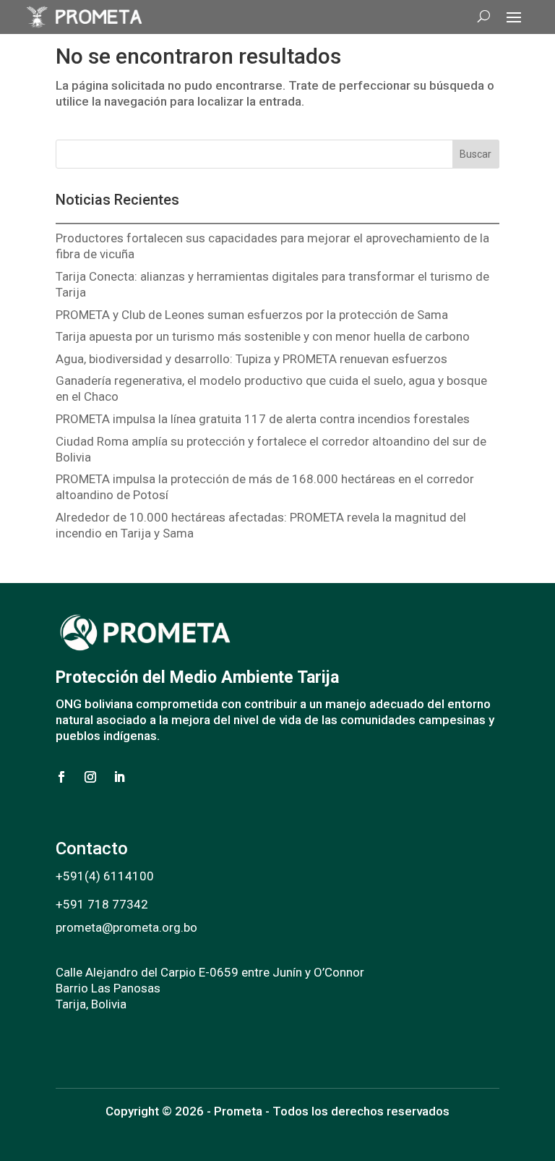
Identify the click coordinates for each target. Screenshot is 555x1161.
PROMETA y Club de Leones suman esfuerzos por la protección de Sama (253, 314)
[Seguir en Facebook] (61, 776)
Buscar (475, 154)
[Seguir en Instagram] (90, 776)
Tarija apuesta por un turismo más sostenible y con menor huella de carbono (263, 336)
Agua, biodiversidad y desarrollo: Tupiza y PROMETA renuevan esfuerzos (254, 359)
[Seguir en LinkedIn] (119, 776)
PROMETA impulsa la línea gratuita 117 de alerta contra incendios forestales (266, 419)
